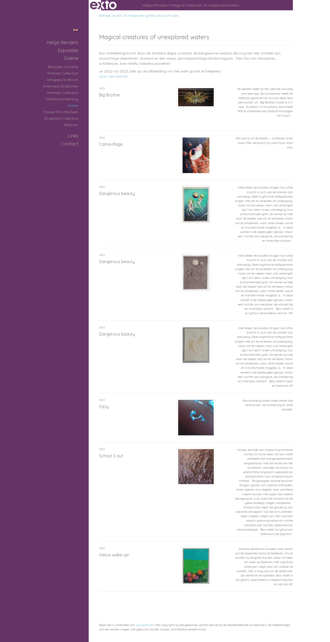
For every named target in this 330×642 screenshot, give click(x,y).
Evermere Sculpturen (60, 86)
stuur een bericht (113, 76)
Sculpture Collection (61, 118)
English (75, 29)
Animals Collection (62, 92)
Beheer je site (110, 15)
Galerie (71, 58)
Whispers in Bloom (62, 79)
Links (73, 136)
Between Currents (63, 66)
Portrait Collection (62, 73)
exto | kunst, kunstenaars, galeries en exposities (103, 5)
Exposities (68, 50)
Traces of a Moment (60, 112)
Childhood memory (62, 99)
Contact (69, 144)
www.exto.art (145, 625)
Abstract (71, 125)
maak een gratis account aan (153, 15)
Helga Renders (155, 5)
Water (73, 105)
